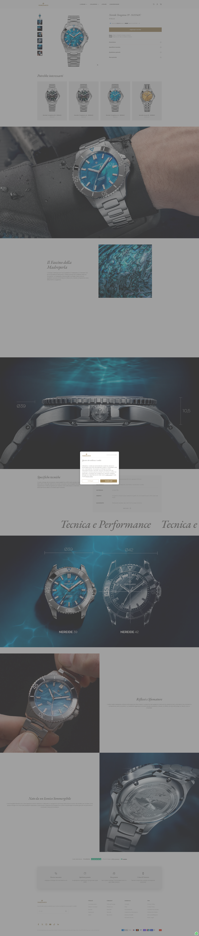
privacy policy (89, 476)
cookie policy (108, 475)
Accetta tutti (108, 481)
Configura (90, 481)
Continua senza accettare (112, 454)
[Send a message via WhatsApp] (196, 933)
